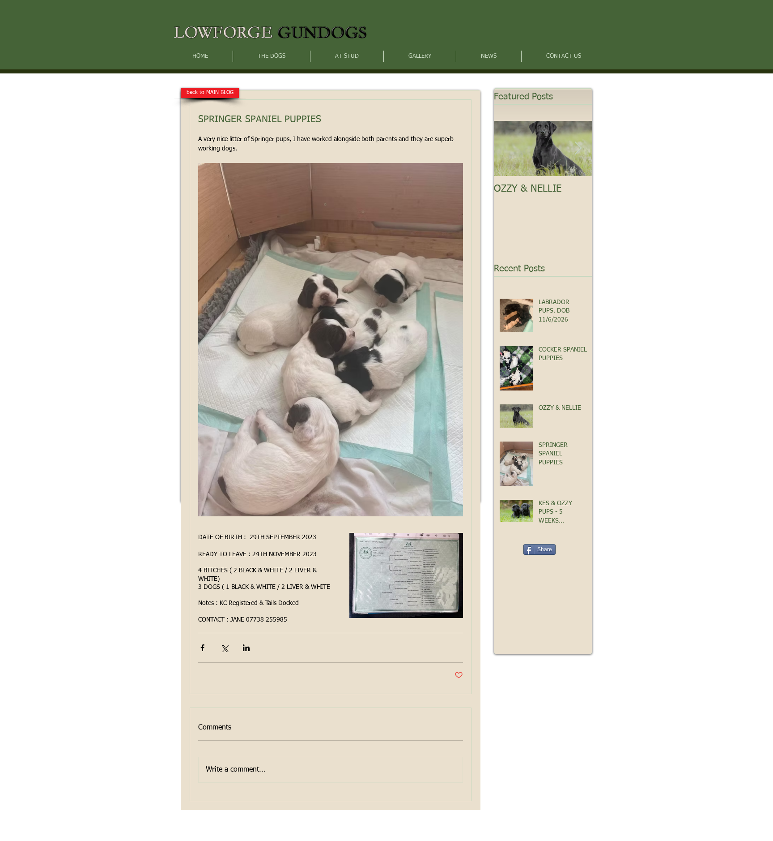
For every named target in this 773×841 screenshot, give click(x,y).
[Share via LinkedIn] (246, 648)
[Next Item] (578, 148)
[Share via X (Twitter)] (224, 648)
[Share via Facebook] (202, 648)
